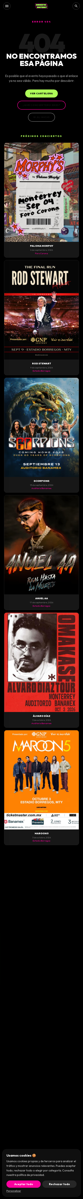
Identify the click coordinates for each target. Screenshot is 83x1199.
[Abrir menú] (6, 6)
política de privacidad (30, 1175)
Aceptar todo (23, 1184)
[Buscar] (76, 6)
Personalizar (13, 1190)
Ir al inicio (41, 117)
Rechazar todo (59, 1184)
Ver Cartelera (41, 93)
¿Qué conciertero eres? (41, 105)
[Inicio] (41, 6)
